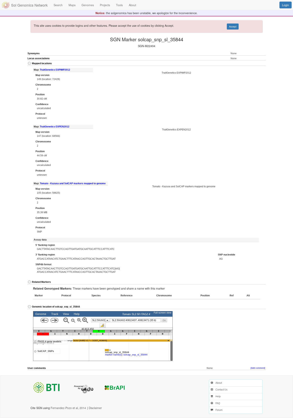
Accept (232, 26)
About (217, 383)
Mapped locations (42, 63)
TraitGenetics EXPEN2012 (54, 126)
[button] (254, 64)
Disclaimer (95, 408)
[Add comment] (258, 368)
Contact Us (220, 389)
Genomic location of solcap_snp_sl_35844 (56, 306)
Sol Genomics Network (29, 5)
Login (285, 5)
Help (217, 396)
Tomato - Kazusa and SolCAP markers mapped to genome (73, 183)
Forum (217, 410)
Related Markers (41, 282)
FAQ (216, 403)
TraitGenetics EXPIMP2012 (55, 69)
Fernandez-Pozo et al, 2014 (68, 408)
